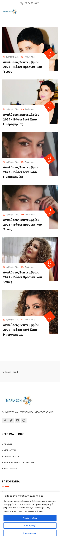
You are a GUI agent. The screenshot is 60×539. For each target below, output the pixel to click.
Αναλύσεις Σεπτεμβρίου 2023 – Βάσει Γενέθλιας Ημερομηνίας (21, 172)
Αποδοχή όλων (30, 518)
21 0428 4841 (31, 3)
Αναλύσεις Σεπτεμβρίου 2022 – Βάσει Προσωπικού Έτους (22, 277)
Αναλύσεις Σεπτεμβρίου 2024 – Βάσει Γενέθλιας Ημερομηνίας (21, 119)
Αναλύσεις (30, 57)
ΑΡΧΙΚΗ (8, 444)
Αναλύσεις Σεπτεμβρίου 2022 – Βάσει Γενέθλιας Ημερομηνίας (21, 330)
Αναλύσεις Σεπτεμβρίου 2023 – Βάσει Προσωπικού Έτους (22, 224)
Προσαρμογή (30, 525)
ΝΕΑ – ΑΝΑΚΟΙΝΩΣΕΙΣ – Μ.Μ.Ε (19, 462)
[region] (30, 515)
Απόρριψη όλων (30, 533)
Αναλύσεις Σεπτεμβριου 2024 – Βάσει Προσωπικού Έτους (22, 67)
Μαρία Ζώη (13, 57)
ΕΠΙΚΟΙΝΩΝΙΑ (11, 468)
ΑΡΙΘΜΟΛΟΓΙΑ (11, 456)
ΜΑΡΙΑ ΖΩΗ (10, 450)
